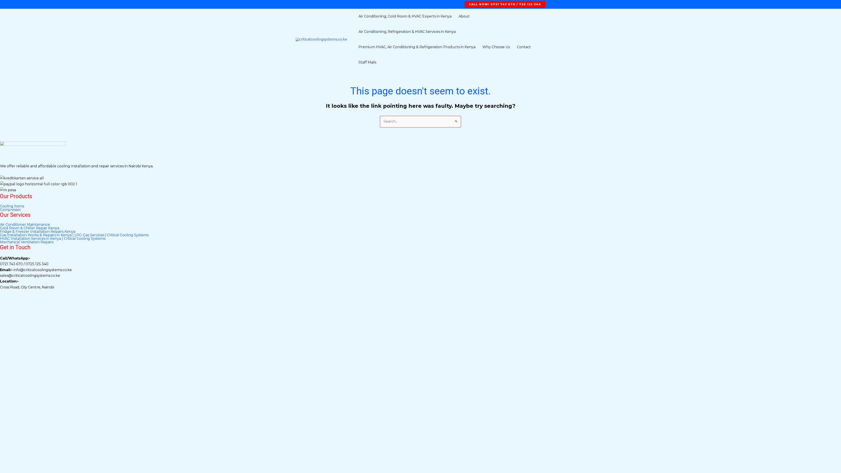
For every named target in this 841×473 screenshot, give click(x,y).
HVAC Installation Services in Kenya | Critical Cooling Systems (52, 238)
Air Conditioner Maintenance (25, 224)
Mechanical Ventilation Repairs (26, 242)
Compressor (10, 210)
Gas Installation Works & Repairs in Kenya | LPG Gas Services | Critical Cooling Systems (74, 235)
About (464, 16)
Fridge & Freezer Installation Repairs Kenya (37, 231)
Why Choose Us (496, 47)
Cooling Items (12, 206)
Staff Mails (367, 62)
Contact (524, 47)
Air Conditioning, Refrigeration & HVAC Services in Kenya (407, 32)
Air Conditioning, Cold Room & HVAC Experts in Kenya (405, 16)
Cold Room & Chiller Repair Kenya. (30, 228)
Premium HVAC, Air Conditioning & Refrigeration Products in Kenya (417, 47)
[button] (505, 4)
